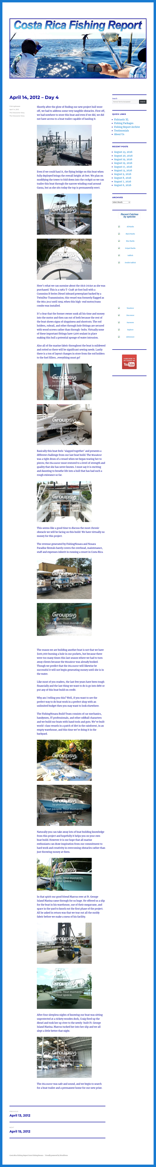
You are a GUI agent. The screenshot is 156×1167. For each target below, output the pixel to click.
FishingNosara (14, 106)
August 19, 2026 (123, 159)
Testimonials (121, 130)
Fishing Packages (123, 123)
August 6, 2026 (122, 185)
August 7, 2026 (122, 181)
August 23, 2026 (123, 152)
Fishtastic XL (121, 119)
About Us (119, 134)
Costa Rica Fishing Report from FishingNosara (26, 1155)
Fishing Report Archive (127, 127)
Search (114, 99)
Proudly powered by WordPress (56, 1155)
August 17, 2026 (123, 166)
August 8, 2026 (122, 177)
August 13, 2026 (123, 170)
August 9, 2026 (122, 174)
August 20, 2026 (123, 155)
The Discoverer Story (17, 113)
